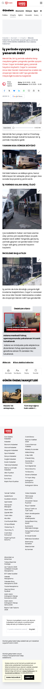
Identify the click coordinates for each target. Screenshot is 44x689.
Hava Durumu (30, 469)
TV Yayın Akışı (30, 478)
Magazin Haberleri (11, 450)
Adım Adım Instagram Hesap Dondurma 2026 (11, 596)
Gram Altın (8, 510)
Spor (36, 11)
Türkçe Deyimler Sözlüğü (10, 563)
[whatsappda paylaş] (24, 91)
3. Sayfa (23, 38)
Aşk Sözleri (8, 502)
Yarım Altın (8, 515)
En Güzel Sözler (30, 536)
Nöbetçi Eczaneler (31, 449)
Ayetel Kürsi (8, 496)
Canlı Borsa (29, 437)
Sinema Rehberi (31, 475)
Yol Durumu (29, 472)
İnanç (36, 15)
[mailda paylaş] (29, 91)
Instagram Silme (31, 485)
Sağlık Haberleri (10, 459)
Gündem (8, 10)
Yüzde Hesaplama (11, 586)
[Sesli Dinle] (13, 127)
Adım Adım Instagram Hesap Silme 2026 (11, 603)
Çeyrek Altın (8, 512)
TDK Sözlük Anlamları (29, 497)
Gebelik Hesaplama (8, 578)
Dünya (29, 11)
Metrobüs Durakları (32, 539)
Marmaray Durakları (29, 543)
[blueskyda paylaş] (14, 91)
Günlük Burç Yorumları (29, 462)
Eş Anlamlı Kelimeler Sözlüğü (31, 527)
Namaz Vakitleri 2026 (31, 441)
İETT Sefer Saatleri (10, 574)
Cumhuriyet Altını (10, 521)
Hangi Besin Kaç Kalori (31, 522)
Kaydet (32, 629)
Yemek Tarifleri (9, 493)
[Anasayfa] (8, 431)
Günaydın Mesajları (8, 506)
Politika (5, 15)
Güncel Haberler (10, 447)
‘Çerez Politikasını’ (28, 671)
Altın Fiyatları (9, 473)
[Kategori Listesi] (41, 3)
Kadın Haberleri (10, 462)
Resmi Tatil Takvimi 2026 (11, 609)
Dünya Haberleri (10, 456)
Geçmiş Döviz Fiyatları (9, 590)
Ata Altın (7, 518)
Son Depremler (30, 466)
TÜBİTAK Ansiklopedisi (30, 517)
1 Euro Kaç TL (9, 530)
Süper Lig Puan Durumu (9, 539)
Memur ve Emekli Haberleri (10, 469)
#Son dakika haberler (23, 362)
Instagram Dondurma (29, 481)
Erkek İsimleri (29, 546)
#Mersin (6, 362)
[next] (40, 398)
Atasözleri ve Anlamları (9, 558)
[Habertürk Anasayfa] (22, 3)
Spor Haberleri (9, 453)
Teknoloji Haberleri (11, 465)
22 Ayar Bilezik (9, 524)
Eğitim (20, 15)
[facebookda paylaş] (4, 91)
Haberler (5, 38)
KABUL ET (29, 677)
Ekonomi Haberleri (11, 445)
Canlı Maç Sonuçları (8, 534)
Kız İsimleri (29, 549)
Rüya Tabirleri (30, 506)
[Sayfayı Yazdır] (34, 91)
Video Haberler (30, 493)
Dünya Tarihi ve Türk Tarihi (31, 510)
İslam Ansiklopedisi (32, 513)
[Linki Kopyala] (39, 91)
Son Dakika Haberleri (8, 438)
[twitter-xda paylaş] (9, 91)
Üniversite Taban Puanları (31, 502)
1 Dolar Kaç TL (9, 527)
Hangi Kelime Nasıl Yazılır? (32, 532)
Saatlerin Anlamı (10, 499)
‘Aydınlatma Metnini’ (12, 673)
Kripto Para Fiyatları (11, 481)
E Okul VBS (29, 455)
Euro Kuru (7, 479)
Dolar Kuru (8, 476)
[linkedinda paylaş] (19, 91)
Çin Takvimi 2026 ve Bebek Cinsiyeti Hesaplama (11, 569)
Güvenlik (28, 15)
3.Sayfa (13, 15)
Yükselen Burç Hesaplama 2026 (10, 582)
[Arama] (3, 3)
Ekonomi (20, 11)
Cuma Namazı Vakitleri (30, 446)
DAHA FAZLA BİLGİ (13, 677)
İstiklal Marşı (29, 452)
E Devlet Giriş (29, 458)
